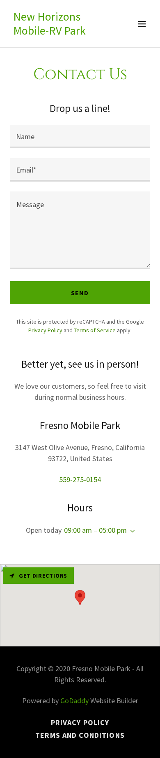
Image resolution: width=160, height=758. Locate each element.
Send (80, 293)
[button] (142, 24)
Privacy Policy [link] (45, 330)
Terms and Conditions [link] (80, 735)
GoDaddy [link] (74, 700)
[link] (59, 32)
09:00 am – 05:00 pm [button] (95, 530)
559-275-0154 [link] (80, 479)
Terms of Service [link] (95, 330)
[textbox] (80, 136)
